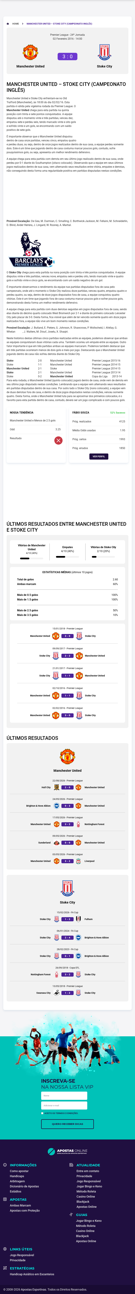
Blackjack (83, 1201)
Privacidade (84, 1176)
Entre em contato (88, 1171)
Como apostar (19, 1171)
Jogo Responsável (89, 1181)
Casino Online (86, 1196)
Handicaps (17, 1176)
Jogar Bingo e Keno (89, 1186)
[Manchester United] (30, 52)
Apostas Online (87, 1206)
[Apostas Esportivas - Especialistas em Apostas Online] (67, 1151)
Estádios (15, 1191)
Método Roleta (86, 1191)
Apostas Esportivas (33, 1289)
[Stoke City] (104, 52)
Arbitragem (17, 1181)
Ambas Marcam (20, 1205)
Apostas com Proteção (25, 1210)
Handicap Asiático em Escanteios (32, 1274)
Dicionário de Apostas (24, 1186)
